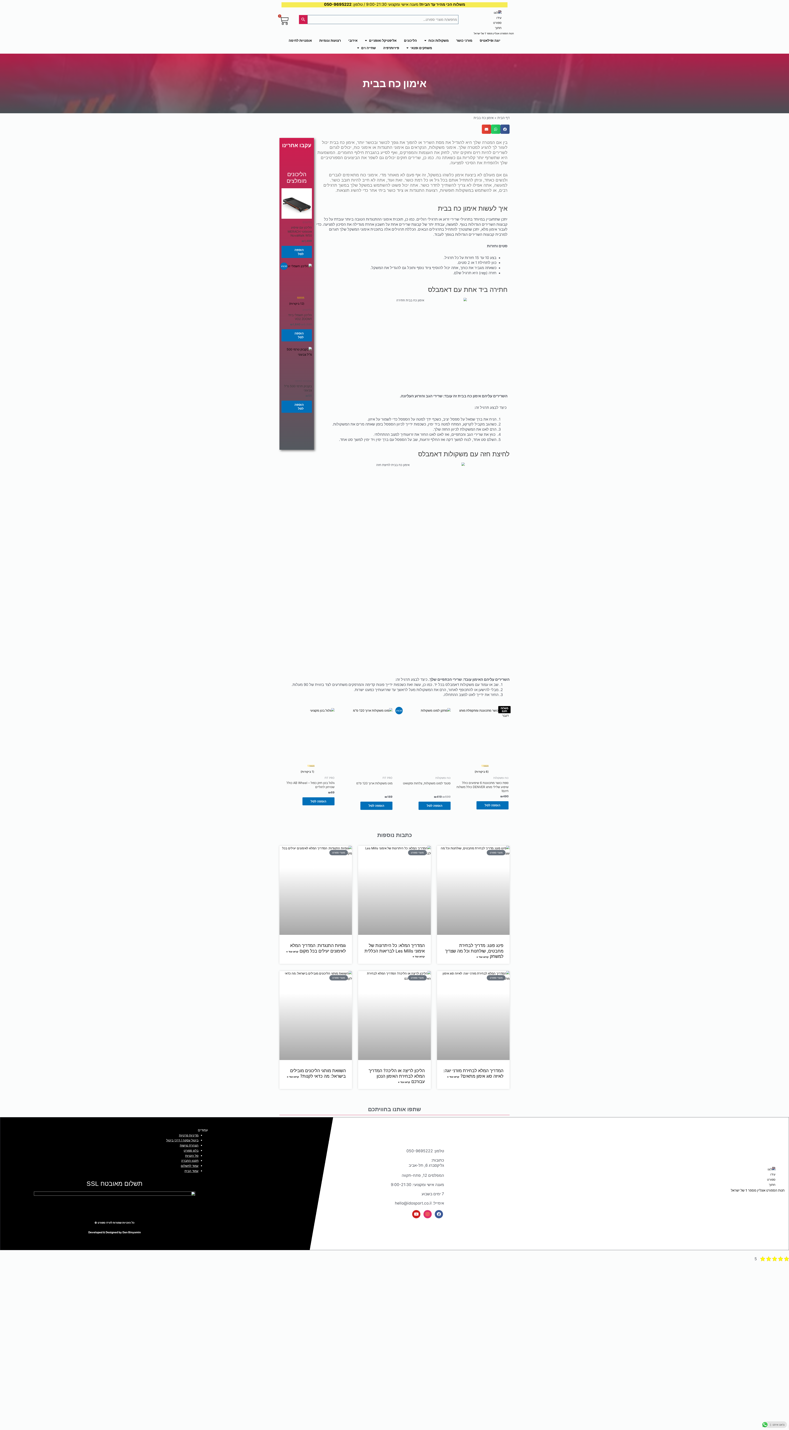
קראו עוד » (482, 956)
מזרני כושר (464, 40)
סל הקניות (191, 1156)
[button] (505, 129)
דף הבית (503, 118)
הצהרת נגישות (189, 1145)
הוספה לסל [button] (299, 252)
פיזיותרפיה (391, 48)
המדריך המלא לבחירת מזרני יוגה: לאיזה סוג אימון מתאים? (473, 1073)
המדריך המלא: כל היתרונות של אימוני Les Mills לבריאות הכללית (395, 948)
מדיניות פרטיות (188, 1135)
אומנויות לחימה (300, 40)
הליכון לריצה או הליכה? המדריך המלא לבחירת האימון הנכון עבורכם (397, 1076)
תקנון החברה (189, 1161)
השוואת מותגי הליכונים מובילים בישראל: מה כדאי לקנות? (318, 1073)
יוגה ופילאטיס (490, 40)
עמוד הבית (191, 1171)
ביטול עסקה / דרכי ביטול (182, 1140)
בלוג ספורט (191, 1151)
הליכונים (410, 40)
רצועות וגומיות (330, 40)
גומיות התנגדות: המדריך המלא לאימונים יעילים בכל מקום (318, 948)
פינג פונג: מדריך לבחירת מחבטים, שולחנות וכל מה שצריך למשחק (474, 951)
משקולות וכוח (438, 40)
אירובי (353, 40)
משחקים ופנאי (421, 48)
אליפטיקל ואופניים (383, 40)
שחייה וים (368, 48)
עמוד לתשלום (189, 1166)
